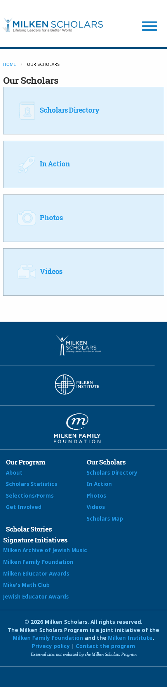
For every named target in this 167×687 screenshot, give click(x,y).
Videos (50, 271)
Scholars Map (105, 518)
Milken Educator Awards (36, 573)
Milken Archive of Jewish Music (45, 550)
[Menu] (149, 27)
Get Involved (24, 506)
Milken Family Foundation (38, 561)
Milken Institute (130, 637)
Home (9, 64)
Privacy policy (51, 646)
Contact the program (105, 646)
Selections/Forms (30, 495)
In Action (54, 163)
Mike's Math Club (26, 584)
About (14, 472)
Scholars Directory (68, 110)
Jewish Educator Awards (36, 596)
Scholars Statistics (31, 483)
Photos (50, 217)
